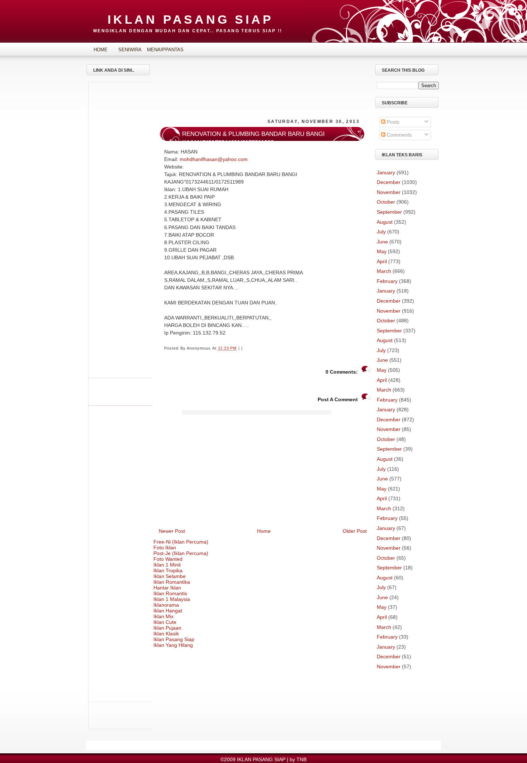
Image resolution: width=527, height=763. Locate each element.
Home (101, 49)
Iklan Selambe (169, 576)
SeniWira (130, 49)
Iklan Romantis (170, 593)
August (385, 222)
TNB (301, 759)
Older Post (355, 531)
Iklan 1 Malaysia (171, 599)
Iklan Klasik (166, 633)
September (389, 212)
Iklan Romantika (171, 582)
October (386, 202)
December (388, 182)
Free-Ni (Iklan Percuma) (180, 542)
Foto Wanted (167, 559)
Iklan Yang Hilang (173, 645)
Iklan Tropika (167, 570)
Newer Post (172, 531)
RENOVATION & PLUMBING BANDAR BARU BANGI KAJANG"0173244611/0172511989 (253, 138)
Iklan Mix (163, 616)
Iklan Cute (164, 622)
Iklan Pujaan (167, 628)
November (388, 192)
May (381, 251)
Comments (398, 135)
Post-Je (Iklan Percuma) (180, 553)
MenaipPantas (159, 49)
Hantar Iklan (167, 588)
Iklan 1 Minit (167, 565)
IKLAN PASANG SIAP (191, 19)
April (382, 261)
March (384, 271)
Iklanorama (166, 605)
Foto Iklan (164, 547)
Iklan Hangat (167, 610)
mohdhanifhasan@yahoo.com (214, 159)
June (382, 242)
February (387, 281)
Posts (392, 122)
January (386, 172)
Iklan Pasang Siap (173, 639)
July (381, 231)
